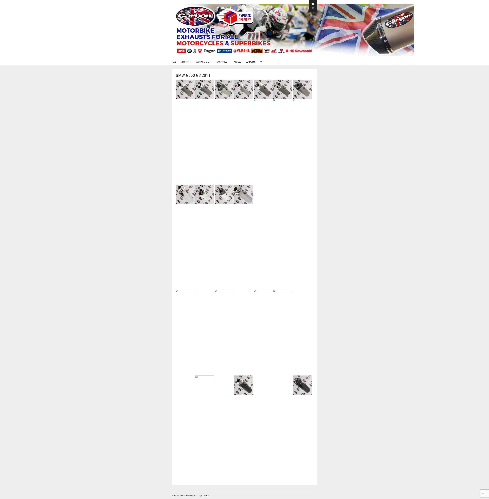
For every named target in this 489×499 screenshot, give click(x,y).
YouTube (237, 62)
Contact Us (250, 62)
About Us (185, 62)
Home (174, 62)
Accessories (221, 62)
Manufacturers (202, 62)
